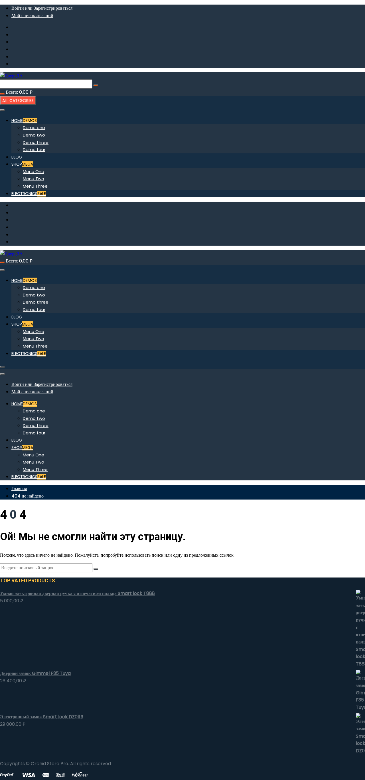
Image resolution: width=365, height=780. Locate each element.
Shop (22, 164)
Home (24, 120)
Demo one (34, 128)
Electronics (28, 193)
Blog (16, 157)
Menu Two (33, 179)
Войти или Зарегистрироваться (41, 8)
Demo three (35, 142)
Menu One (33, 172)
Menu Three (35, 186)
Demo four (34, 150)
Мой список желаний (32, 15)
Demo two (34, 135)
